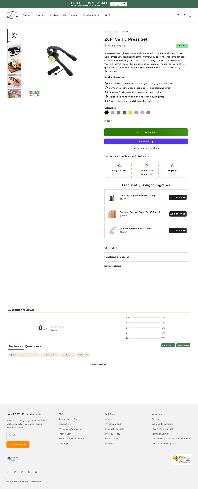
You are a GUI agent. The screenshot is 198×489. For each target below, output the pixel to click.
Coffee (54, 15)
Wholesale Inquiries (162, 424)
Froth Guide (65, 434)
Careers (156, 419)
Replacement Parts (69, 419)
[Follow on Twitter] (14, 472)
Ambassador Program (164, 443)
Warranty (157, 414)
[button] (145, 317)
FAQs (61, 414)
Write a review (183, 345)
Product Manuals (114, 429)
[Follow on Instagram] (21, 472)
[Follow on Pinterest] (28, 472)
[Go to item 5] (14, 96)
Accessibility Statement (71, 438)
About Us (110, 419)
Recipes (109, 443)
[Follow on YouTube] (35, 472)
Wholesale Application (70, 429)
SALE (108, 15)
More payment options (146, 148)
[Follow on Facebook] (7, 472)
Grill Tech (110, 414)
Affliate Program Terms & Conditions (172, 438)
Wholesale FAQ (113, 424)
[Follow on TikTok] (42, 472)
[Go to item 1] (14, 36)
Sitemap (63, 443)
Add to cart (146, 132)
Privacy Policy (112, 434)
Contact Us (64, 424)
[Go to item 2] (14, 51)
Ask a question (168, 345)
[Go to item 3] (14, 66)
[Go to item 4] (14, 81)
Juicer (26, 15)
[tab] (33, 346)
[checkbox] (83, 354)
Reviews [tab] (16, 346)
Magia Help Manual (162, 429)
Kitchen (40, 15)
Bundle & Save (90, 15)
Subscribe (18, 444)
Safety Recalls (112, 438)
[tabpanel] (99, 373)
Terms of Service (161, 434)
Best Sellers (70, 15)
